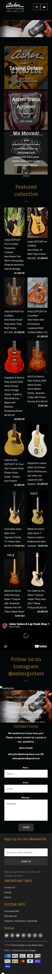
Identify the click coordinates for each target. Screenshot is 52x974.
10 (44, 41)
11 (49, 41)
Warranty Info (10, 915)
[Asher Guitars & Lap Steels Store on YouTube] (18, 935)
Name (26, 767)
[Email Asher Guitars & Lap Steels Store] (40, 935)
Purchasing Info (11, 910)
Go (26, 173)
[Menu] (36, 7)
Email (26, 782)
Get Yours (26, 121)
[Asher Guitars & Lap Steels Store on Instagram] (35, 935)
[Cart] (44, 7)
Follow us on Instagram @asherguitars (26, 666)
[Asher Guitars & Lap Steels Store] (15, 10)
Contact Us (9, 887)
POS (6, 950)
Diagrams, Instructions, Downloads (20, 920)
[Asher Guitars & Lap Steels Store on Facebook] (12, 935)
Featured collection (26, 190)
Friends (7, 892)
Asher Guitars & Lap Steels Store (27, 944)
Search (7, 897)
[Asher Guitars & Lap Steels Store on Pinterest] (23, 935)
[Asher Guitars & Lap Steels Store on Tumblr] (29, 935)
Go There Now (26, 38)
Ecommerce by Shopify (25, 950)
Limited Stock (26, 113)
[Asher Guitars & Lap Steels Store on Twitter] (6, 935)
